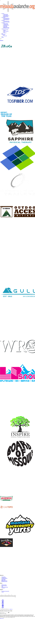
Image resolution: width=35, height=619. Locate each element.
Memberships (3, 34)
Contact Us (4, 32)
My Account (5, 35)
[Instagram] (3, 603)
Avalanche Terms (6, 27)
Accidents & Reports (4, 578)
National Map (6, 16)
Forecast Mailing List (6, 15)
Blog (2, 33)
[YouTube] (3, 605)
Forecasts (3, 13)
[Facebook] (3, 600)
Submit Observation (6, 19)
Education (3, 20)
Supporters (1, 40)
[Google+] (3, 607)
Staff (2, 586)
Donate (3, 37)
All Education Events (6, 21)
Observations (3, 17)
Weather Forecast (4, 581)
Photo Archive (5, 25)
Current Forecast (5, 14)
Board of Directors (5, 31)
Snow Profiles (5, 26)
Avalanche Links (5, 24)
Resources (3, 22)
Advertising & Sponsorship (5, 591)
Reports (4, 30)
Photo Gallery (3, 579)
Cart (2, 36)
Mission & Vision (5, 29)
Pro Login (2, 618)
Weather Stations (5, 23)
